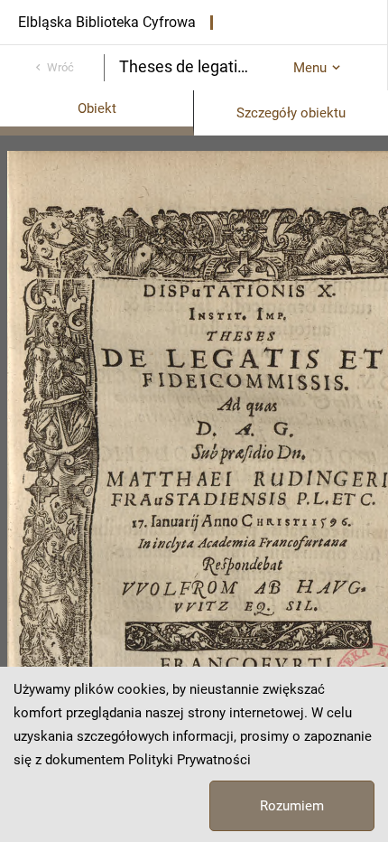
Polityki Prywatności (189, 760)
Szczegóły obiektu (291, 113)
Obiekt (97, 108)
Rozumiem (292, 806)
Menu (310, 68)
